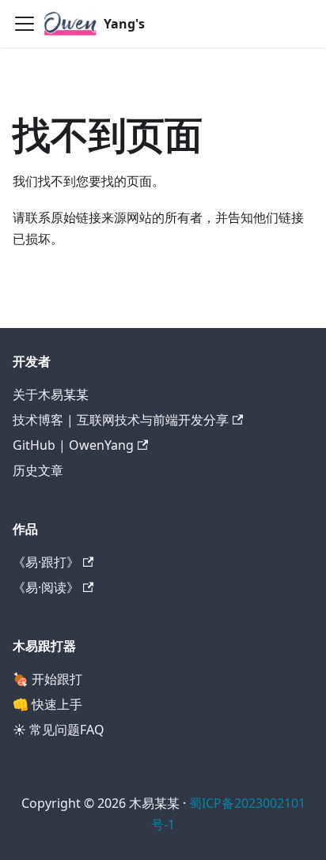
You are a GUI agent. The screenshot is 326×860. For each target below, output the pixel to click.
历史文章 (38, 470)
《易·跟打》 (46, 562)
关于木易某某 (51, 394)
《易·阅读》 (46, 587)
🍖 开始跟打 (47, 679)
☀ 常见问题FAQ (58, 729)
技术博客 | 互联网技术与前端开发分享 (121, 419)
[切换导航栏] (24, 24)
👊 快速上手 (47, 704)
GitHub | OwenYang (73, 445)
